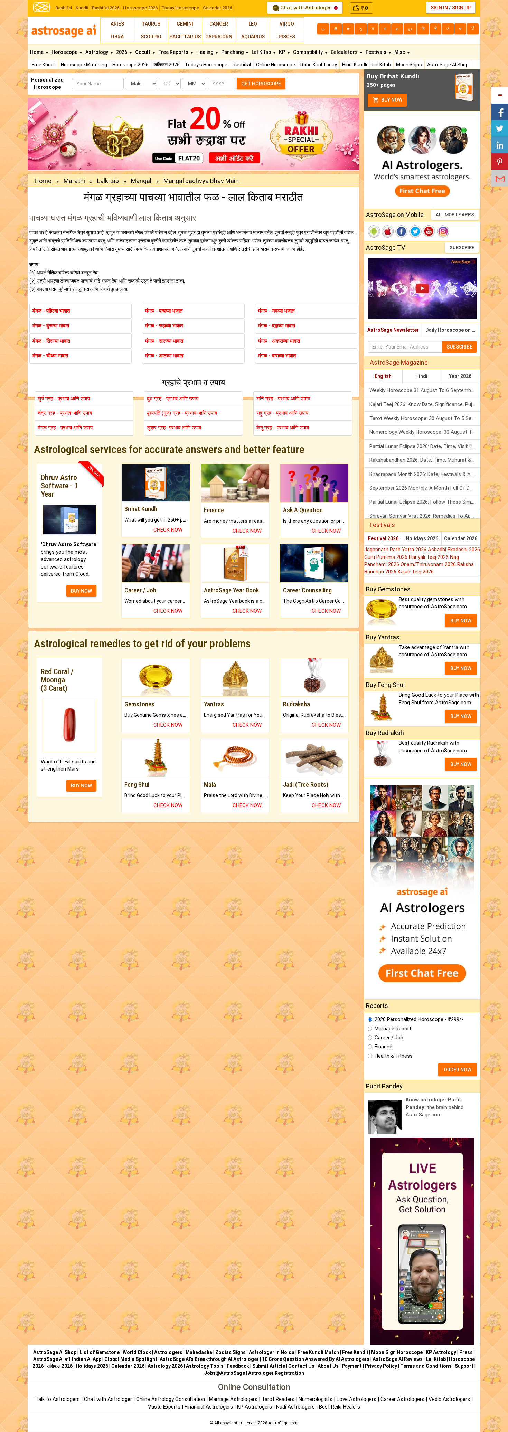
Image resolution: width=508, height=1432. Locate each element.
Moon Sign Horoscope (397, 1352)
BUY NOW (81, 591)
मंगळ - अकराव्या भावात (279, 341)
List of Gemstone (99, 1352)
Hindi (421, 376)
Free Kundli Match (318, 1352)
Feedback (238, 1366)
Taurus (151, 24)
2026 (122, 52)
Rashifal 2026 (105, 7)
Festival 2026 (383, 538)
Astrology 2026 (165, 1366)
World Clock (137, 1352)
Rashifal (63, 7)
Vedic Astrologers (449, 1399)
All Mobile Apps (455, 214)
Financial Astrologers (209, 1407)
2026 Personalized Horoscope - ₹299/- (419, 1019)
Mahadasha (199, 1352)
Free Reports (173, 52)
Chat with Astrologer (305, 7)
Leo (252, 24)
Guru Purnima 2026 (386, 557)
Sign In (439, 7)
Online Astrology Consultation (171, 1399)
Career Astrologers (402, 1399)
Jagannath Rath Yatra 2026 (396, 549)
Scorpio (151, 36)
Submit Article (268, 1366)
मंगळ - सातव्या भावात (164, 341)
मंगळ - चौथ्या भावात (50, 356)
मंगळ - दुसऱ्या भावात (50, 326)
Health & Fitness (394, 1056)
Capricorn (218, 36)
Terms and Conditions (426, 1366)
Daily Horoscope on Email (452, 330)
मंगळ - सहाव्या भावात (164, 326)
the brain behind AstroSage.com (434, 1107)
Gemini (185, 24)
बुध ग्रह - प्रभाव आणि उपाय (172, 398)
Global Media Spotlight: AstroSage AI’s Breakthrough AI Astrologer (181, 1359)
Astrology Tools (205, 1366)
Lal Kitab (381, 64)
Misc (400, 52)
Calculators (345, 52)
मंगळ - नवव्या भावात (276, 311)
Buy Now (391, 100)
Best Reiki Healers (339, 1407)
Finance (383, 1046)
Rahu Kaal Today (318, 64)
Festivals (376, 52)
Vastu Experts (164, 1407)
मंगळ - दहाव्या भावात (276, 326)
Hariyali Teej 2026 (429, 557)
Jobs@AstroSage (224, 1373)
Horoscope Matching (84, 64)
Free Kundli (44, 64)
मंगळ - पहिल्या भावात (51, 311)
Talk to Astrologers (57, 1399)
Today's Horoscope (206, 64)
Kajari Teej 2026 (416, 572)
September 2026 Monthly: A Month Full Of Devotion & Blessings (424, 488)
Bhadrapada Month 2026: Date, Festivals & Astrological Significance (424, 474)
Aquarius (253, 36)
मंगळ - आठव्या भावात (164, 356)
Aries (117, 24)
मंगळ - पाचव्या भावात (163, 311)
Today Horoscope (180, 7)
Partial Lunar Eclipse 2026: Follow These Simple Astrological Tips (424, 502)
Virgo (287, 24)
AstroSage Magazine (399, 362)
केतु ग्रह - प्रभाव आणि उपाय (282, 427)
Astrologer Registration (276, 1373)
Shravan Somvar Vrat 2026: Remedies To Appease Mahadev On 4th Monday (424, 516)
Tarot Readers (279, 1399)
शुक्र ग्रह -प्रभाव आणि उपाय (174, 427)
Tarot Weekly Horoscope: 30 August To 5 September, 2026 (424, 418)
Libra (117, 36)
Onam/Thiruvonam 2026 (429, 564)
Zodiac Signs (230, 1352)
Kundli (82, 7)
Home (37, 52)
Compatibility (308, 52)
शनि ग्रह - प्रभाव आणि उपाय (283, 398)
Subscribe (462, 247)
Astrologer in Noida (271, 1352)
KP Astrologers (255, 1407)
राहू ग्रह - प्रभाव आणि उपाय (282, 413)
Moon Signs (409, 64)
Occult (143, 52)
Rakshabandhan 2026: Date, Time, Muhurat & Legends (424, 460)
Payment (352, 1366)
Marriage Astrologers (234, 1399)
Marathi (74, 180)
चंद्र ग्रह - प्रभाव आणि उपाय (65, 413)
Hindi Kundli (354, 64)
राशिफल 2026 (167, 64)
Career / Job (389, 1037)
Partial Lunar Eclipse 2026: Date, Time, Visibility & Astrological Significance (424, 446)
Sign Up (461, 7)
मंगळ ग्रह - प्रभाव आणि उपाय (65, 427)
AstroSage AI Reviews (398, 1359)
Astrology (97, 52)
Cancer (218, 24)
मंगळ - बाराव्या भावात (277, 356)
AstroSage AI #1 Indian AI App (67, 1359)
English (383, 376)
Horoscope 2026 (140, 7)
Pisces (287, 36)
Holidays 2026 (422, 538)
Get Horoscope (261, 83)
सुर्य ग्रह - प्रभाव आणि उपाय (64, 398)
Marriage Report (393, 1028)
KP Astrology (441, 1352)
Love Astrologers (356, 1399)
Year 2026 (460, 376)
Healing (205, 52)
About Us (328, 1366)
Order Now (457, 1069)
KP (282, 52)
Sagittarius (185, 36)
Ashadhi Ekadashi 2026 (454, 549)
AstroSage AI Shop (448, 64)
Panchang (233, 52)
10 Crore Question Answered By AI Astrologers (315, 1359)
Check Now (167, 530)
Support (464, 1366)
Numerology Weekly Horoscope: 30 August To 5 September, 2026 (424, 432)
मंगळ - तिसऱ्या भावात (51, 341)
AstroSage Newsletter (393, 330)
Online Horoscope (275, 64)
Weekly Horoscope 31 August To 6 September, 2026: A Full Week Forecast (424, 390)
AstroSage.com (283, 1423)
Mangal (141, 180)
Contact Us (301, 1366)
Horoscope (64, 52)
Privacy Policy (381, 1366)
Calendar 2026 (217, 7)
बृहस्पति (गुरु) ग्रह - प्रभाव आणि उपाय (182, 413)
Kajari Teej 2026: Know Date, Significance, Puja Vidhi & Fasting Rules (424, 404)
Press (466, 1352)
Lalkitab (108, 180)
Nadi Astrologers (295, 1407)
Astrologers (168, 1352)
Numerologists (316, 1399)
